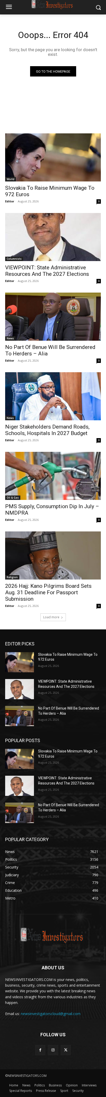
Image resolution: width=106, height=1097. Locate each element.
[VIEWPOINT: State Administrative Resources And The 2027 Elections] (53, 237)
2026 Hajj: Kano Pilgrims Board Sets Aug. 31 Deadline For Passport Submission (48, 592)
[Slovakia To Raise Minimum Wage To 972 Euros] (53, 157)
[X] (66, 1050)
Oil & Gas (13, 497)
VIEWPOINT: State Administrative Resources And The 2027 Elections (47, 270)
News (10, 338)
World (10, 179)
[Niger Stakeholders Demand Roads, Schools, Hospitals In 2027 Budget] (53, 396)
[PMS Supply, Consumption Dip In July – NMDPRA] (53, 476)
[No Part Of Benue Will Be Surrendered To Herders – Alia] (53, 317)
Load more (51, 617)
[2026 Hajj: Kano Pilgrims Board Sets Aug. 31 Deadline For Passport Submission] (53, 555)
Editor (9, 201)
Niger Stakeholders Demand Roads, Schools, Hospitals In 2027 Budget (47, 430)
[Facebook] (40, 1050)
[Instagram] (53, 1050)
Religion (12, 577)
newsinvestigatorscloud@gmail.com (51, 1013)
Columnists (14, 259)
